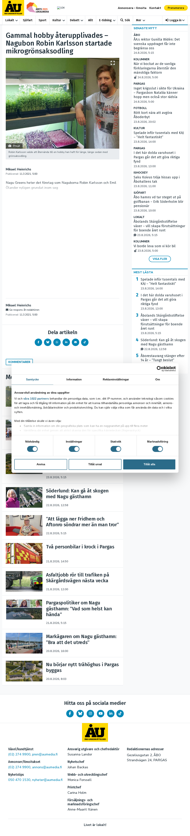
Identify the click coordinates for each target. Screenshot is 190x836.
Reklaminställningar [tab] (116, 379)
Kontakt (155, 8)
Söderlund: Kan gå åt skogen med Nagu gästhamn (163, 344)
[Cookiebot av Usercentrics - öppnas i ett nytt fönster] (159, 368)
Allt (90, 20)
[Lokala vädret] (60, 7)
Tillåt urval (95, 464)
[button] (175, 20)
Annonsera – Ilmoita (132, 8)
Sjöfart (27, 20)
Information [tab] (74, 379)
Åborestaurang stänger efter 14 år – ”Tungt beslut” (162, 360)
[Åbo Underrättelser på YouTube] (100, 713)
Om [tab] (157, 379)
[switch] (74, 449)
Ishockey (141, 172)
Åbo (137, 35)
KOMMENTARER (19, 362)
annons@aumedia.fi (47, 767)
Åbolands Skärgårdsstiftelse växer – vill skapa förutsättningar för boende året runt (159, 228)
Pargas (139, 84)
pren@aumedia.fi (45, 754)
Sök (127, 20)
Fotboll (140, 108)
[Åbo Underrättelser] (95, 732)
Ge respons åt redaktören (24, 310)
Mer (138, 20)
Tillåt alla (149, 464)
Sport (42, 20)
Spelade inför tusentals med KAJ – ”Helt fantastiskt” (159, 137)
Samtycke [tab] (32, 379)
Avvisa (41, 464)
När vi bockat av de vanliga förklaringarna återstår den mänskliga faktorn (155, 70)
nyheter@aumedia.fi (47, 780)
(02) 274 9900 (19, 754)
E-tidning (105, 20)
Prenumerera (176, 8)
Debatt (74, 20)
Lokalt (9, 20)
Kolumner (141, 59)
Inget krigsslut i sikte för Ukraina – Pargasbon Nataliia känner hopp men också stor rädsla (159, 95)
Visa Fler (160, 259)
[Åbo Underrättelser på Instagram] (90, 713)
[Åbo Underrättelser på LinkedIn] (110, 713)
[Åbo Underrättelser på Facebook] (70, 713)
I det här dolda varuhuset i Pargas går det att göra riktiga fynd (161, 301)
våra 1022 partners (36, 398)
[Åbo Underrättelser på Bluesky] (80, 713)
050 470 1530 (19, 780)
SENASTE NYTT (145, 28)
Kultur (57, 20)
